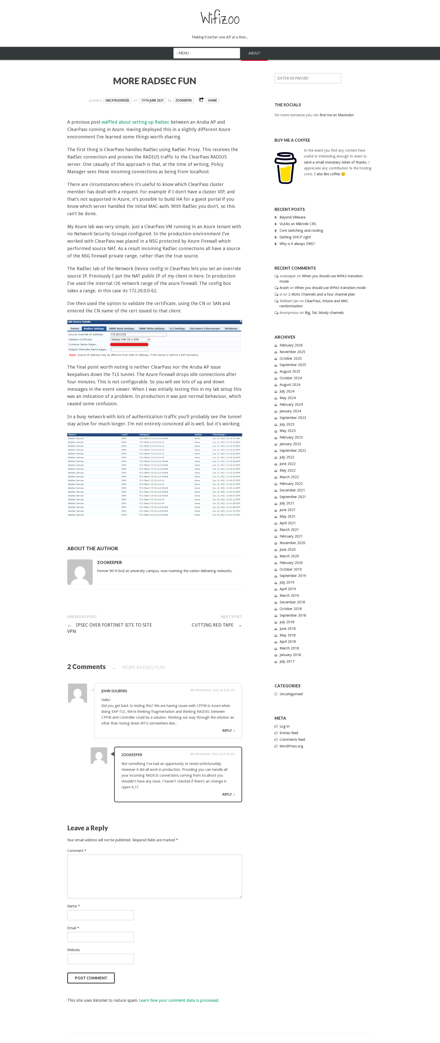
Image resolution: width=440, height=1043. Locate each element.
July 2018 (287, 622)
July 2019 (287, 582)
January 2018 (290, 655)
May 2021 (288, 516)
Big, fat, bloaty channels (324, 313)
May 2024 (288, 398)
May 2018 (288, 635)
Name (73, 906)
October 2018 (291, 609)
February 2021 (291, 536)
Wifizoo (220, 18)
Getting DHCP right (295, 237)
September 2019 (293, 576)
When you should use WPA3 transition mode (330, 288)
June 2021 (288, 510)
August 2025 (290, 371)
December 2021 (292, 490)
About (254, 53)
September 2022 (293, 450)
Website (73, 950)
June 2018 (288, 629)
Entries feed (289, 733)
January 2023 (290, 444)
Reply (227, 730)
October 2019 (291, 569)
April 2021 (288, 523)
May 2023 (288, 431)
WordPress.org (291, 746)
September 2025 (293, 365)
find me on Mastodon (337, 115)
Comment (76, 851)
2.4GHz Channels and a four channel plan (321, 294)
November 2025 (292, 352)
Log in (285, 726)
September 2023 (293, 418)
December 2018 (292, 602)
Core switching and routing (301, 230)
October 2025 (291, 358)
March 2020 (289, 556)
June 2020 (288, 549)
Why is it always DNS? (297, 244)
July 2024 (287, 391)
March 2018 (289, 648)
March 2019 (289, 595)
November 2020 (292, 543)
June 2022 (288, 464)
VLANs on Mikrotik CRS (298, 224)
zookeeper (183, 100)
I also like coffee (327, 174)
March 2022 (289, 477)
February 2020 (291, 563)
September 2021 (293, 497)
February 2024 (291, 404)
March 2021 (289, 530)
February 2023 (291, 437)
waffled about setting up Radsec (135, 122)
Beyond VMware (293, 217)
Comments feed (292, 739)
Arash (284, 288)
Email (73, 928)
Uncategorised (117, 100)
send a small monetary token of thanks (335, 162)
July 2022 (287, 457)
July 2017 (287, 661)
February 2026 (291, 345)
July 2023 (287, 424)
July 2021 (287, 503)
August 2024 (290, 385)
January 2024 (290, 411)
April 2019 (288, 589)
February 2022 (291, 484)
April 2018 (288, 642)
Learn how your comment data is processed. (179, 1000)
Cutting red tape (217, 625)
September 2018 (293, 615)
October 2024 (291, 378)
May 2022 (288, 470)
